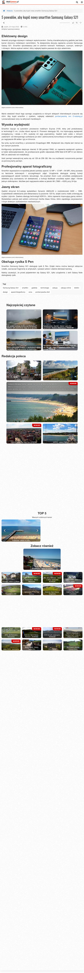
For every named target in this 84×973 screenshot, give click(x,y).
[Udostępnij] (4, 23)
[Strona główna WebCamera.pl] (10, 2)
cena (30, 292)
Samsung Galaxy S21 (11, 288)
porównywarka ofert (42, 292)
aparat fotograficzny (18, 292)
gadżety (34, 288)
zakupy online (66, 288)
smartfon (25, 288)
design (5, 292)
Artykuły (10, 10)
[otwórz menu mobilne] (82, 2)
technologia (45, 288)
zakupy (55, 288)
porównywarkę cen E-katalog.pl (68, 116)
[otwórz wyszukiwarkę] (77, 2)
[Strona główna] (4, 10)
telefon (76, 288)
